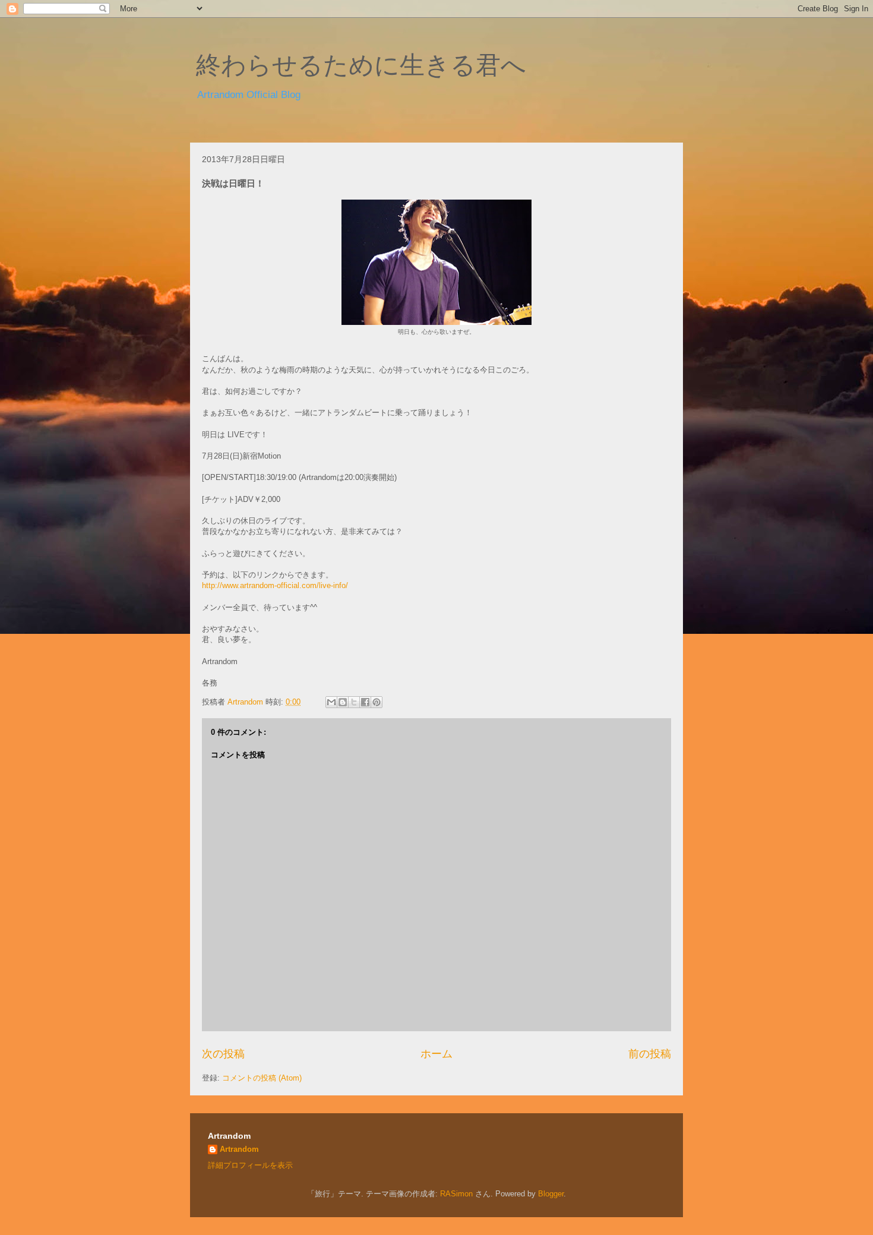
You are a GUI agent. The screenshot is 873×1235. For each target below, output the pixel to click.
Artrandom (239, 1149)
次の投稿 (223, 1054)
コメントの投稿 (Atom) (262, 1077)
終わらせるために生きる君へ (361, 65)
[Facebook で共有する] (365, 702)
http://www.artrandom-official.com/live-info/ (275, 585)
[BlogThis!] (343, 702)
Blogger (551, 1193)
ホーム (436, 1054)
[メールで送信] (331, 702)
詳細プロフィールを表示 (250, 1165)
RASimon (456, 1193)
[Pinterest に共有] (376, 702)
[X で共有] (354, 702)
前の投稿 (649, 1054)
